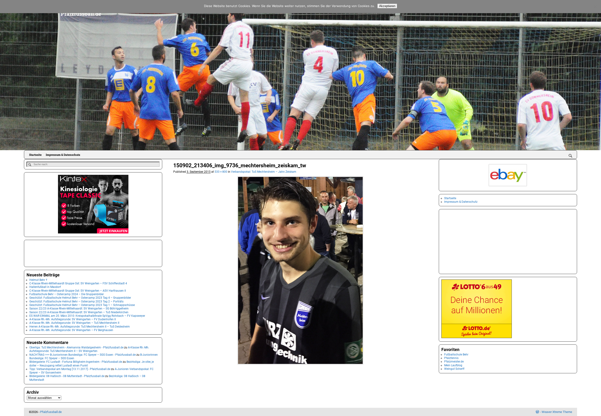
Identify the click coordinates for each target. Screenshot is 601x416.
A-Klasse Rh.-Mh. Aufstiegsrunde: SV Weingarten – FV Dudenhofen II (72, 319)
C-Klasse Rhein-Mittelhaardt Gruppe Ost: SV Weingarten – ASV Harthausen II (77, 290)
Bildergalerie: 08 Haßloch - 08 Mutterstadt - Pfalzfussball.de (66, 376)
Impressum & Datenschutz (63, 154)
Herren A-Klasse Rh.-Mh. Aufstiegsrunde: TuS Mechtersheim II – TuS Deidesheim (79, 326)
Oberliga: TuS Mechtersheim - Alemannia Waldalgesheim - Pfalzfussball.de (76, 347)
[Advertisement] (50, 252)
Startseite (35, 154)
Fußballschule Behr (456, 354)
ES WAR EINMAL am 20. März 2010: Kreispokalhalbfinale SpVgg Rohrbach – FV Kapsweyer (87, 315)
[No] (595, 6)
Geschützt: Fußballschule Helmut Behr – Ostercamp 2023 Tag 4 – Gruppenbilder (80, 297)
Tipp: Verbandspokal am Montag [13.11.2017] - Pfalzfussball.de (69, 369)
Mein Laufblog (453, 365)
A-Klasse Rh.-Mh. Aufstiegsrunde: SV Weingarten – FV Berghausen (71, 330)
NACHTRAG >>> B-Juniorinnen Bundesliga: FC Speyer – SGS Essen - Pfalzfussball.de (82, 354)
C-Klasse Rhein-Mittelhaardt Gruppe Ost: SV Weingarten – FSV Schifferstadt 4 (78, 283)
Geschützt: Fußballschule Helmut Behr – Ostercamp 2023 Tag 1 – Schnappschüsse (82, 305)
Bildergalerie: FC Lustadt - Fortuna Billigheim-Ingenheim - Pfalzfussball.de (75, 361)
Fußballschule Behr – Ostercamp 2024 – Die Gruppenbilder (66, 294)
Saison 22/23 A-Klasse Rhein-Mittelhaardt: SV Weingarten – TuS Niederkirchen (78, 312)
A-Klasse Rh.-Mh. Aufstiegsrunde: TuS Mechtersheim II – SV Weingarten (89, 349)
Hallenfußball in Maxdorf (45, 287)
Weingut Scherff (454, 368)
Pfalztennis (451, 358)
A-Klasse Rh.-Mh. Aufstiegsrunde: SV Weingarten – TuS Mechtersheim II (74, 322)
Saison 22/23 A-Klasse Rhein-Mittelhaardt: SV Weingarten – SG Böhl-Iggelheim (79, 308)
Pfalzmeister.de (454, 361)
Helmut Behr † (38, 280)
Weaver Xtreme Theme (557, 412)
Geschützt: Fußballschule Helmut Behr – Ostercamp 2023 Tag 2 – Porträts (76, 301)
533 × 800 (221, 171)
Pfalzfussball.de (81, 13)
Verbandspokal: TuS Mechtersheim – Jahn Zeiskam (263, 171)
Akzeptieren (387, 6)
